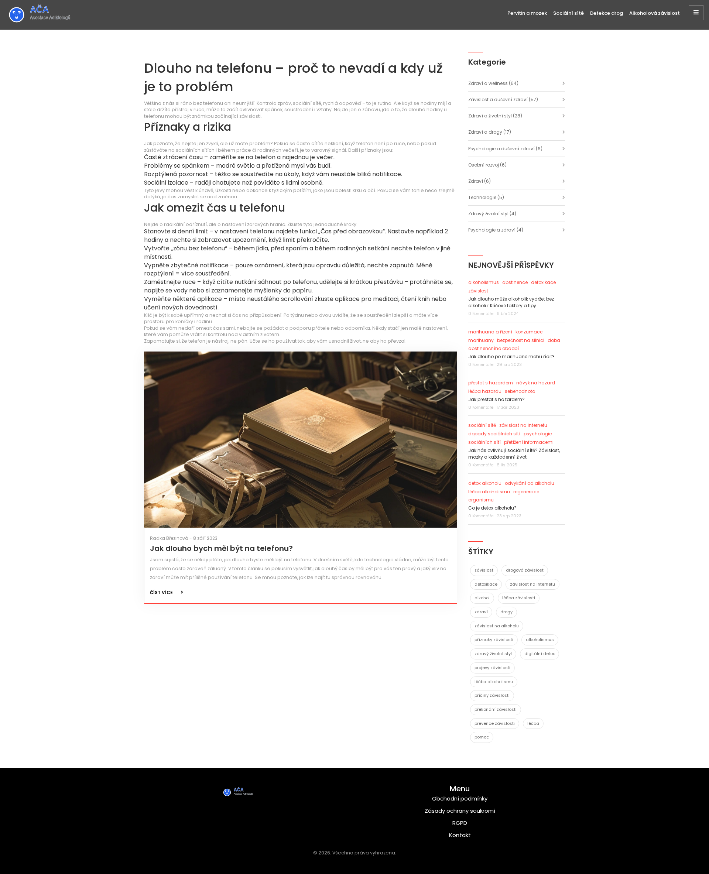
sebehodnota (520, 391)
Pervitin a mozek (527, 13)
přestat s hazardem (490, 383)
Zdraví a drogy (489, 132)
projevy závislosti (492, 668)
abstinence (515, 282)
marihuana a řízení (490, 332)
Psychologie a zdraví (495, 230)
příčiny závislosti (492, 695)
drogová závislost (525, 570)
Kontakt (460, 835)
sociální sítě (482, 425)
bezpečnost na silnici (520, 340)
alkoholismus (483, 282)
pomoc (482, 737)
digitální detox (539, 654)
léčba (533, 723)
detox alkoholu (484, 483)
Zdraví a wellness (493, 83)
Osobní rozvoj (487, 165)
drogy (506, 612)
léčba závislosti (518, 598)
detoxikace (543, 282)
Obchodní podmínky (459, 798)
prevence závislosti (495, 723)
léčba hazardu (484, 391)
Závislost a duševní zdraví (503, 99)
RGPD (459, 823)
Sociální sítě (568, 13)
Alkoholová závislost (654, 13)
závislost (478, 291)
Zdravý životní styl (492, 213)
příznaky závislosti (494, 639)
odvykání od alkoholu (529, 483)
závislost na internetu (523, 425)
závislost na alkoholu (497, 626)
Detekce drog (606, 13)
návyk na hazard (535, 383)
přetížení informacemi (529, 442)
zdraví (481, 612)
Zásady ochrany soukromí (460, 811)
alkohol (482, 598)
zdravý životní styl (493, 654)
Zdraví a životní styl (495, 116)
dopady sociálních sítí (494, 434)
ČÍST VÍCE (161, 592)
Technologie (486, 197)
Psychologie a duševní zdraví (505, 148)
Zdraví (479, 181)
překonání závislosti (496, 709)
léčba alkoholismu (489, 492)
